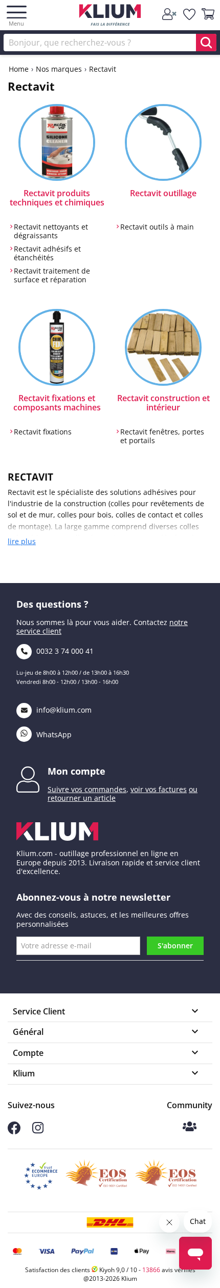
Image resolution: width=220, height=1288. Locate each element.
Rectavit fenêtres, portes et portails (162, 436)
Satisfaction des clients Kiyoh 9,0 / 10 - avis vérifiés (110, 1269)
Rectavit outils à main (157, 227)
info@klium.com (64, 710)
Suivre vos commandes (87, 789)
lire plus (22, 541)
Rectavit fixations (43, 432)
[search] (206, 42)
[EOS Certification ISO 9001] (96, 1176)
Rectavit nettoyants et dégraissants (51, 231)
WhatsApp (53, 734)
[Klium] (110, 17)
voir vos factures (158, 789)
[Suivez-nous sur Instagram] (37, 1131)
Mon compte (76, 771)
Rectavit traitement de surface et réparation (52, 275)
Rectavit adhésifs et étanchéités (47, 253)
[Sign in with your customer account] (170, 14)
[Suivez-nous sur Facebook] (14, 1131)
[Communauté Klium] (189, 1127)
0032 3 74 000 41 (64, 651)
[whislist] (190, 14)
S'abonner (175, 945)
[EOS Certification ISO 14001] (165, 1176)
